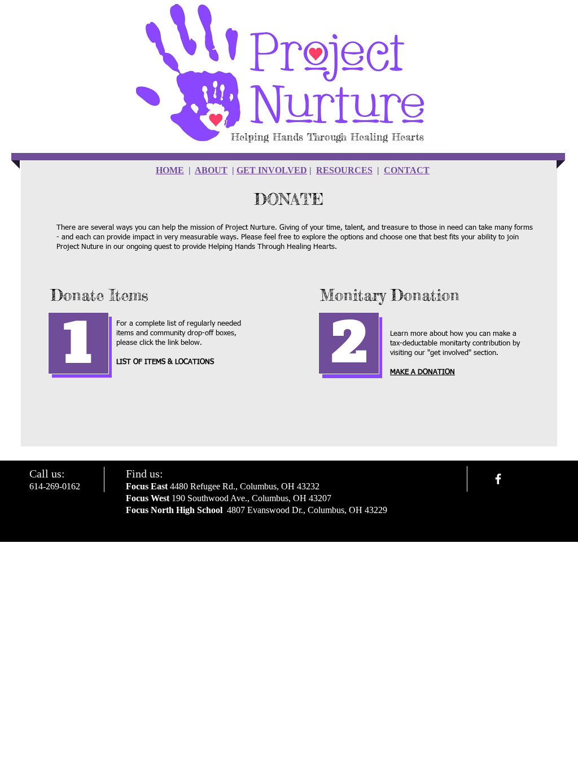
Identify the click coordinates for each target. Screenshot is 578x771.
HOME (170, 170)
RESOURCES (344, 170)
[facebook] (498, 479)
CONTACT (407, 170)
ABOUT (211, 170)
